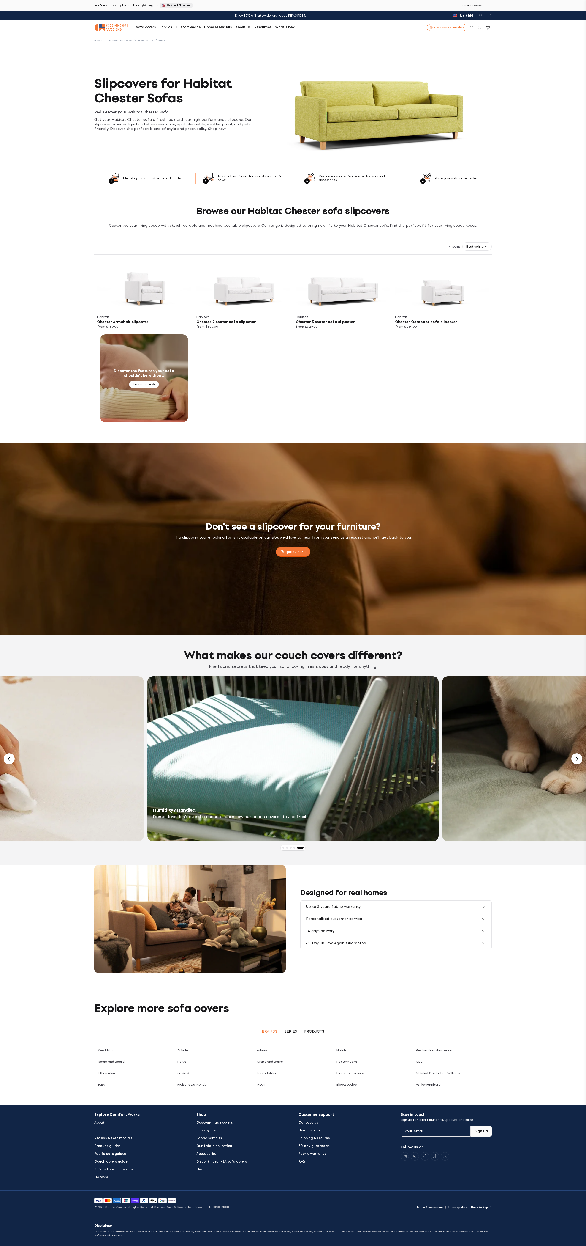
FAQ (301, 1161)
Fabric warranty (312, 1154)
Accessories (206, 1154)
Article (182, 1050)
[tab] (285, 848)
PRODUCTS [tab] (314, 1031)
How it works (309, 1130)
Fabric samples (209, 1138)
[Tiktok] (435, 1156)
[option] (293, 758)
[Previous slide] (9, 758)
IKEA (101, 1084)
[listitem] (144, 296)
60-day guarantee (313, 1146)
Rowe (181, 1062)
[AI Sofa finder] (471, 27)
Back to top (479, 1207)
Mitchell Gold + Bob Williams (438, 1073)
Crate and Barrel (270, 1062)
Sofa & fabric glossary (113, 1169)
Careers (101, 1177)
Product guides (107, 1146)
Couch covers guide (110, 1161)
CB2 (419, 1062)
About (99, 1123)
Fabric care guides (110, 1154)
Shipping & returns (314, 1138)
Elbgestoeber (346, 1084)
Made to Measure (350, 1073)
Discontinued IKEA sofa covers (221, 1161)
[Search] (479, 27)
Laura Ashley (266, 1073)
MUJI (261, 1084)
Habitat (342, 1050)
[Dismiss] (489, 5)
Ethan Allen (106, 1073)
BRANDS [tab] (269, 1031)
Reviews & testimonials (113, 1138)
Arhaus (262, 1050)
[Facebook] (425, 1156)
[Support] (480, 15)
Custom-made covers (214, 1123)
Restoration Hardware (433, 1050)
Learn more (142, 384)
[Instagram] (405, 1156)
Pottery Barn (346, 1062)
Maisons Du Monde (191, 1084)
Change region (472, 5)
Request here (293, 552)
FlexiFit (202, 1169)
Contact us (308, 1123)
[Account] (488, 15)
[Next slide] (576, 758)
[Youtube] (445, 1156)
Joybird (183, 1073)
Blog (98, 1130)
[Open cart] (488, 27)
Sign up (481, 1131)
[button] (477, 246)
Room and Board (111, 1062)
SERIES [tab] (291, 1031)
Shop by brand (208, 1130)
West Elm (105, 1050)
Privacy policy (457, 1207)
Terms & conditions (429, 1207)
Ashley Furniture (428, 1084)
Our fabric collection (214, 1146)
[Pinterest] (415, 1156)
